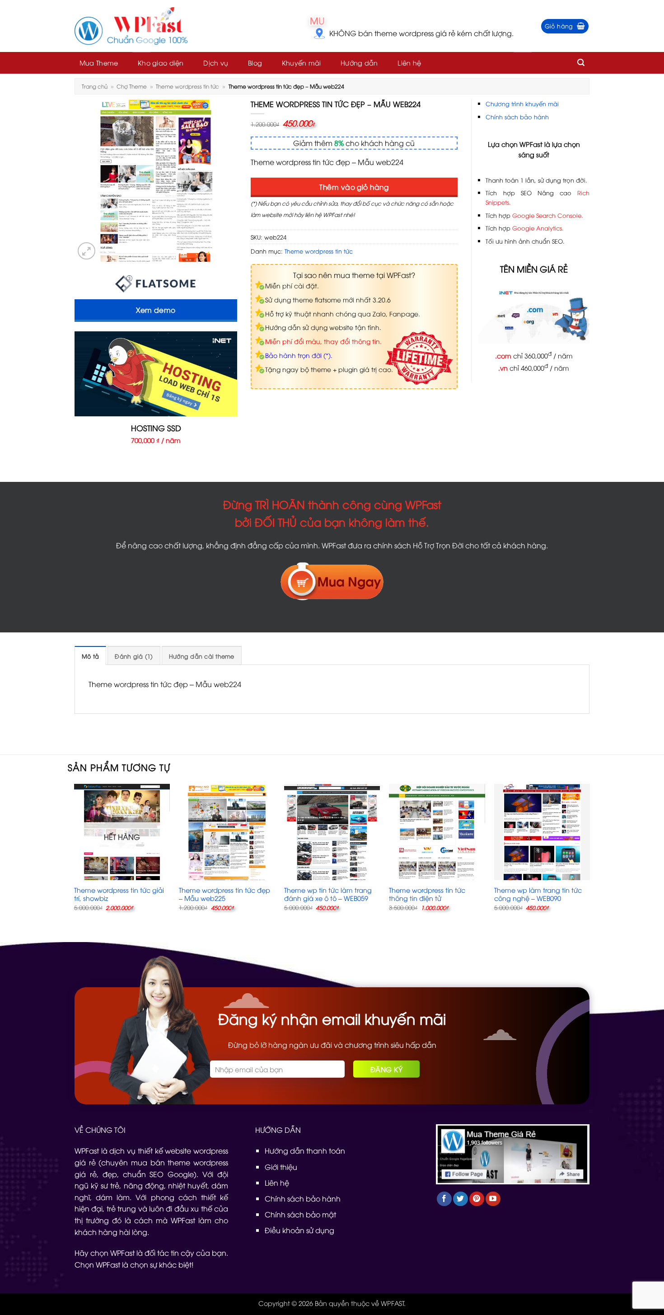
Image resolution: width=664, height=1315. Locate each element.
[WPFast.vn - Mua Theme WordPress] (131, 26)
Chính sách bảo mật (300, 1214)
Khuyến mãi (301, 62)
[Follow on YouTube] (493, 1199)
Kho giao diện (161, 62)
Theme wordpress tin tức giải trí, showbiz (119, 894)
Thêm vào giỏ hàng (353, 186)
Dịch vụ (215, 62)
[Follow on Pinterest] (476, 1199)
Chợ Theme (132, 86)
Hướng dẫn (359, 62)
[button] (565, 26)
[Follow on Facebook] (444, 1199)
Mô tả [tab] (90, 656)
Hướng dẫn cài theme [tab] (201, 656)
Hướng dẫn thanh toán (305, 1150)
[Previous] (74, 855)
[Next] (589, 855)
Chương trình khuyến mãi (522, 103)
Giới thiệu (281, 1167)
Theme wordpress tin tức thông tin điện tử (427, 894)
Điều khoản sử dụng (299, 1230)
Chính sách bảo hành (517, 117)
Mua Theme (98, 62)
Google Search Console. (547, 215)
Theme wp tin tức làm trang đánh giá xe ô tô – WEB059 (328, 894)
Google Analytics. (538, 228)
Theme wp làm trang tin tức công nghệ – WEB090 (538, 894)
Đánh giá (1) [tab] (134, 656)
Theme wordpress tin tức (187, 86)
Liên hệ (409, 62)
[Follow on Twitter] (460, 1199)
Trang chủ (95, 86)
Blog (255, 62)
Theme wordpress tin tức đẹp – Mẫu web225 (224, 894)
